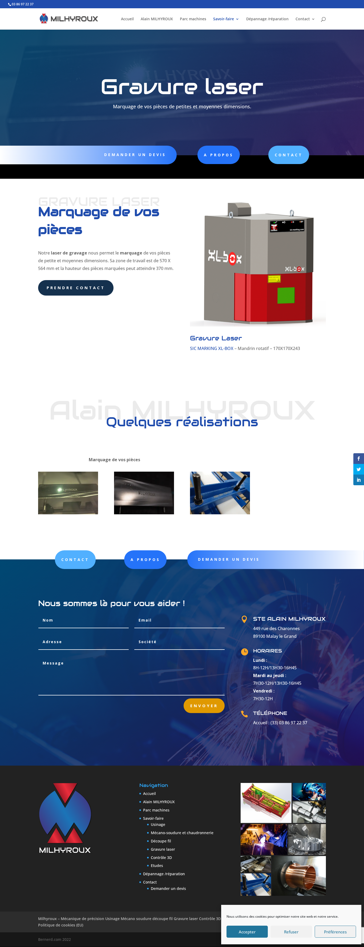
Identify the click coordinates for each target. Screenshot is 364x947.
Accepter (247, 931)
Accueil (127, 19)
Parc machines (193, 19)
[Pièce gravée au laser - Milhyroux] (144, 512)
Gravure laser (163, 849)
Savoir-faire (223, 19)
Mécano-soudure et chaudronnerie (182, 832)
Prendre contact (76, 287)
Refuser (291, 931)
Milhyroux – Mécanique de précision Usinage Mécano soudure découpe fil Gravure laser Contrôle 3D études (136, 918)
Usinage (158, 824)
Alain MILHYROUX (157, 19)
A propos (218, 154)
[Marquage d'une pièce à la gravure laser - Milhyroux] (68, 512)
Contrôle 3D (161, 857)
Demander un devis (135, 154)
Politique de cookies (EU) (60, 925)
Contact (303, 19)
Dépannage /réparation (267, 19)
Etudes (157, 865)
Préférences (335, 931)
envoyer (204, 705)
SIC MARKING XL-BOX (211, 348)
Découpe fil (161, 840)
